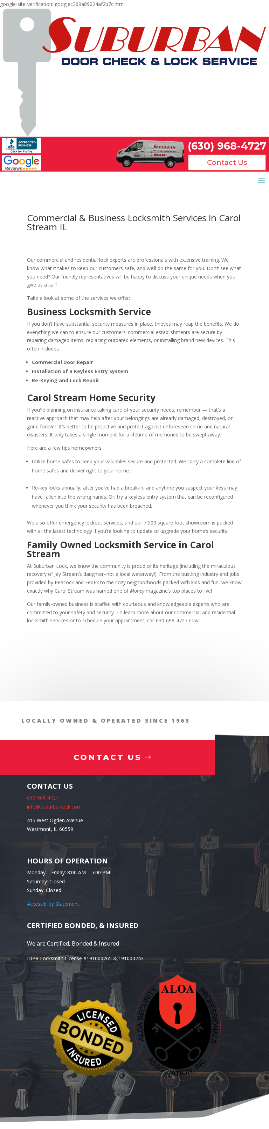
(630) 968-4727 (227, 146)
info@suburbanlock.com (54, 806)
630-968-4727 (42, 797)
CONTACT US (108, 757)
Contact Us (227, 162)
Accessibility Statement (53, 903)
